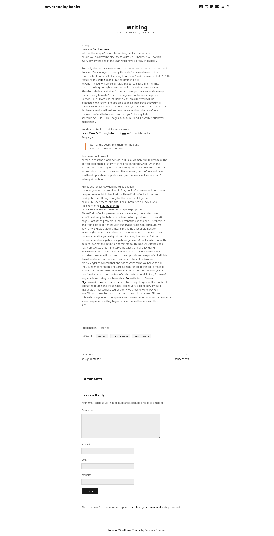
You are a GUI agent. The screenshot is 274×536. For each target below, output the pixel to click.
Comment (87, 410)
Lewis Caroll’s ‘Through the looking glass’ (106, 133)
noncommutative (141, 336)
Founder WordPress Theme (124, 530)
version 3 (101, 80)
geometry (102, 336)
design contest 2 (91, 359)
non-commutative (120, 336)
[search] (228, 7)
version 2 (130, 76)
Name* (86, 444)
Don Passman (100, 49)
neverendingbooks (62, 6)
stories (105, 328)
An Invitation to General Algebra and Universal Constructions (118, 280)
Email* (86, 459)
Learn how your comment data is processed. (154, 507)
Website (86, 475)
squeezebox (182, 359)
